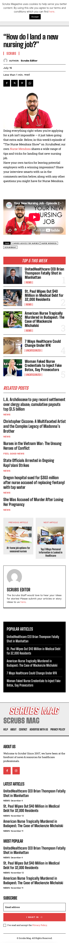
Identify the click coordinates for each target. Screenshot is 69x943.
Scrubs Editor (29, 60)
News (29, 282)
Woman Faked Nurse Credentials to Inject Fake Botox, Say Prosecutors (43, 365)
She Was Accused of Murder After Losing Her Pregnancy (33, 502)
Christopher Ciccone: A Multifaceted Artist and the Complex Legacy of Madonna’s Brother (34, 426)
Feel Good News (13, 453)
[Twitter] (14, 83)
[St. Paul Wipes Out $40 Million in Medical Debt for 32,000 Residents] (12, 297)
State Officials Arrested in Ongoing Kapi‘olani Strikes (28, 463)
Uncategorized (33, 350)
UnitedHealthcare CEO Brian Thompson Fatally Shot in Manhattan (44, 273)
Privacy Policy (39, 925)
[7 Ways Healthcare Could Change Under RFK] (12, 345)
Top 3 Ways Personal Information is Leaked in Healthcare (50, 552)
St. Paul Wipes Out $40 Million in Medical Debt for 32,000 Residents (44, 295)
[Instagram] (16, 770)
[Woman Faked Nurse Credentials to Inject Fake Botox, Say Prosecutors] (12, 367)
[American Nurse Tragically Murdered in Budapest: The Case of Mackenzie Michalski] (12, 319)
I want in (32, 917)
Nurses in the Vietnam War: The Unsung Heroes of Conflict (32, 446)
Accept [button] (35, 16)
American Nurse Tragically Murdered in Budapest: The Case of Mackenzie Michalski (44, 319)
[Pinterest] (22, 83)
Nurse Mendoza (20, 149)
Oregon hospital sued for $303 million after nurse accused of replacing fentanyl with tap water (34, 482)
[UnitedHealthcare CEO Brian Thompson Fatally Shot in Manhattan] (12, 275)
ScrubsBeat (10, 247)
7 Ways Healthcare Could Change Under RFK (43, 343)
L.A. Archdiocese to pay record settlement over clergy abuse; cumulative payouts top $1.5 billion (34, 404)
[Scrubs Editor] (6, 60)
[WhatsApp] (29, 83)
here (23, 602)
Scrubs (11, 53)
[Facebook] (6, 83)
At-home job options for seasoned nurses (18, 549)
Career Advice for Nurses (25, 243)
